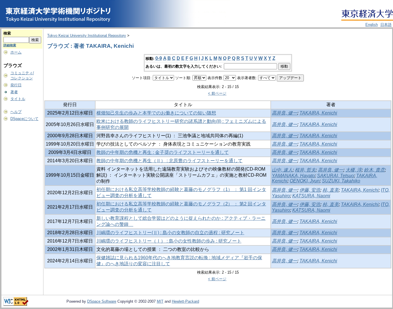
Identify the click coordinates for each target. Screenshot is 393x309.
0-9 (158, 58)
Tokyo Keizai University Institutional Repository (86, 35)
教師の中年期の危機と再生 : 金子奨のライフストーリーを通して (162, 152)
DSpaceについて (24, 119)
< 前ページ (217, 93)
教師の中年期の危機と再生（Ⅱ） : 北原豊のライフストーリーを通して (169, 160)
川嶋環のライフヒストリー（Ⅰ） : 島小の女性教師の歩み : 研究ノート (168, 241)
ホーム (16, 52)
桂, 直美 (331, 190)
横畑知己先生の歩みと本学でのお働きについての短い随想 (156, 112)
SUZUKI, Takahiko (341, 180)
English (371, 24)
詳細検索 (9, 45)
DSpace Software (101, 301)
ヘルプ (16, 112)
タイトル (17, 99)
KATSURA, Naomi (311, 195)
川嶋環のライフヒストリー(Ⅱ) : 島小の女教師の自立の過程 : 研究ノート (170, 232)
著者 (14, 92)
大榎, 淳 (354, 169)
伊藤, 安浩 (309, 190)
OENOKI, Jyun (305, 180)
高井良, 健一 (284, 112)
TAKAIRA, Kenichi (318, 112)
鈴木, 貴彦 (374, 169)
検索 (7, 33)
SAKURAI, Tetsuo (335, 175)
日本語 (386, 24)
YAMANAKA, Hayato (293, 175)
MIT (160, 301)
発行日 (16, 85)
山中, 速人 (282, 169)
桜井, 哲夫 (305, 169)
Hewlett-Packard (185, 301)
